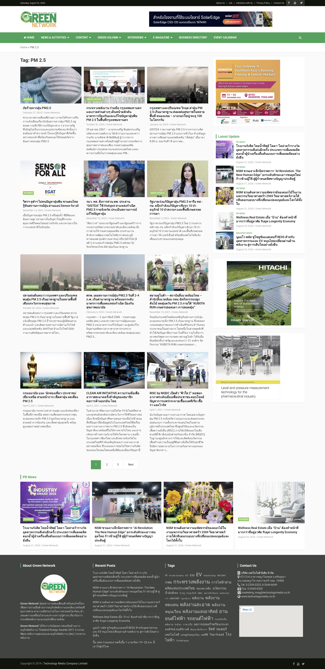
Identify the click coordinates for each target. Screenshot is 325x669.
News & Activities (53, 37)
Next (131, 464)
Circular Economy (176, 576)
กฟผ (168, 582)
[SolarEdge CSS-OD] (210, 13)
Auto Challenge (96, 384)
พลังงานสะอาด (195, 604)
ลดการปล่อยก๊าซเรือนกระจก (211, 624)
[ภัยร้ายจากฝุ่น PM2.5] (51, 85)
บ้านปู (182, 593)
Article (28, 99)
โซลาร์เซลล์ (217, 634)
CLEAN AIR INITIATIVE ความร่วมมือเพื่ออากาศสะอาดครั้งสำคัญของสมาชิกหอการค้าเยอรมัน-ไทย (112, 397)
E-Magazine (161, 37)
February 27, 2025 (32, 112)
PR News (28, 193)
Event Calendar (225, 37)
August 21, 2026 (244, 162)
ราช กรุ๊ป (187, 624)
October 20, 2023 (32, 308)
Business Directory (193, 37)
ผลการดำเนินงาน (211, 593)
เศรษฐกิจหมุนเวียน (190, 634)
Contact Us (279, 3)
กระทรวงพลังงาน (191, 582)
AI (166, 575)
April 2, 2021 (92, 405)
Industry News (244, 233)
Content (82, 37)
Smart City (156, 384)
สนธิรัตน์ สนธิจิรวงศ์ (177, 629)
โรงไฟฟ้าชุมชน (182, 641)
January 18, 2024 (159, 124)
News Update (94, 99)
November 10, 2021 (160, 312)
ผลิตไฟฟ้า (175, 598)
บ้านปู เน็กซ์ (191, 593)
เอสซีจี (204, 634)
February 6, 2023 (95, 312)
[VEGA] (248, 337)
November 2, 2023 (159, 218)
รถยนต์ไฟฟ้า (200, 618)
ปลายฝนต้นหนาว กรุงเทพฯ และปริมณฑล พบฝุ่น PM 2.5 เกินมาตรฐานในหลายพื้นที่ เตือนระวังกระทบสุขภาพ (50, 299)
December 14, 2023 (33, 210)
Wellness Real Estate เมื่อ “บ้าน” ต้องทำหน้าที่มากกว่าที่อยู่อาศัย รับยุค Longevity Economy (266, 219)
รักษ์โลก (178, 625)
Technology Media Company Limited (65, 663)
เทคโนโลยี (172, 634)
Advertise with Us (244, 3)
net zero (221, 575)
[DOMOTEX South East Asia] (248, 61)
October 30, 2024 (95, 124)
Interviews (135, 37)
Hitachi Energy (209, 576)
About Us (220, 3)
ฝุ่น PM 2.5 (185, 599)
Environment (94, 287)
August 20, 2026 (244, 226)
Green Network (52, 112)
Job (230, 3)
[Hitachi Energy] (259, 262)
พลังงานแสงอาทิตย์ (200, 611)
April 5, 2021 (29, 405)
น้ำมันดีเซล (171, 592)
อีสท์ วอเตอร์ (218, 629)
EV (199, 574)
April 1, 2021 (156, 409)
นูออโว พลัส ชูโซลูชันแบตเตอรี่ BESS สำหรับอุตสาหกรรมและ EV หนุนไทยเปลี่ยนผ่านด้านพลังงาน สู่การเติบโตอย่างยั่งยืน (265, 241)
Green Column (108, 37)
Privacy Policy (263, 3)
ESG (192, 575)
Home (30, 37)
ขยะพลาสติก (203, 588)
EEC (186, 576)
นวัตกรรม (219, 588)
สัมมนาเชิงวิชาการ (198, 629)
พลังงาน (198, 598)
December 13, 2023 (96, 218)
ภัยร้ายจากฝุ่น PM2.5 (37, 108)
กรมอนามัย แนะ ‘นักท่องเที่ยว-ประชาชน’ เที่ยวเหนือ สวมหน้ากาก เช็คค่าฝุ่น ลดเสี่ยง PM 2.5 (50, 397)
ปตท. (200, 593)
